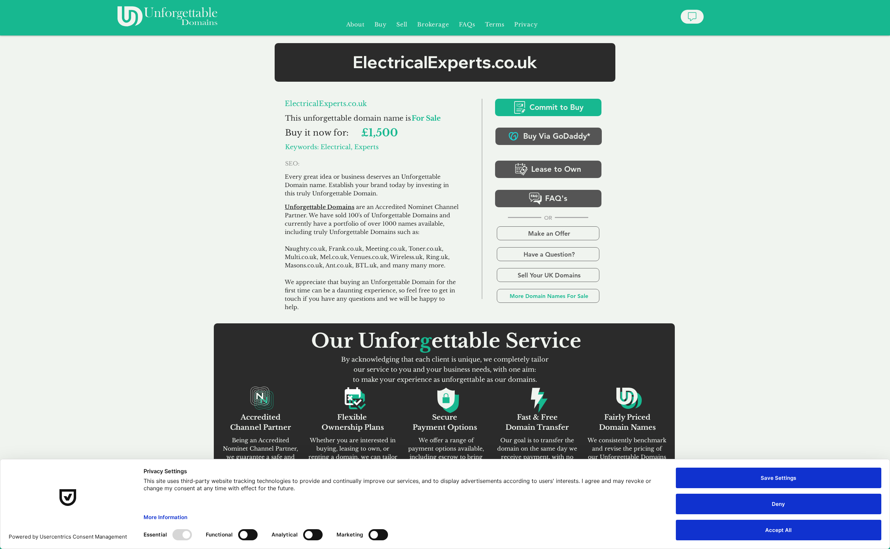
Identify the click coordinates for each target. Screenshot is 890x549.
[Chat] (692, 17)
